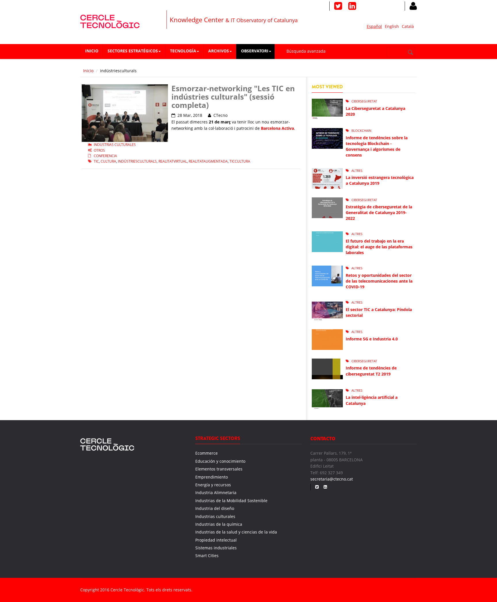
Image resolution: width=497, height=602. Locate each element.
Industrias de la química (218, 524)
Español (374, 26)
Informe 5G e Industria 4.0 (372, 339)
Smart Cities (207, 555)
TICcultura (240, 161)
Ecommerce (206, 453)
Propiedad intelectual (216, 540)
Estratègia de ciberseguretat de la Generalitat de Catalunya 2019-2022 (379, 212)
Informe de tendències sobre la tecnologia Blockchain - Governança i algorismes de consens (377, 146)
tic (96, 161)
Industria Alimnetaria (215, 492)
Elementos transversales (218, 469)
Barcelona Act (274, 128)
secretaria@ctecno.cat (331, 479)
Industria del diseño (214, 508)
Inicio (91, 51)
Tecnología (183, 51)
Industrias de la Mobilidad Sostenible (231, 500)
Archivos (218, 51)
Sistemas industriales (216, 547)
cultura (108, 161)
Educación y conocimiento (220, 461)
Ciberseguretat (364, 101)
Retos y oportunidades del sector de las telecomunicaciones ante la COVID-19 (379, 281)
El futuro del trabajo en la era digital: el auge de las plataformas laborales (379, 246)
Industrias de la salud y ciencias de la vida (236, 532)
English (392, 26)
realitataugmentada (208, 161)
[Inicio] (110, 20)
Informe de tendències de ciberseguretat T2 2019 (371, 370)
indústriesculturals (137, 161)
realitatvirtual (172, 161)
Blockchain (361, 130)
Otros (99, 150)
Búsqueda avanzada (306, 51)
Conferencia (105, 155)
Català (408, 26)
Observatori (254, 51)
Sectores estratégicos (133, 51)
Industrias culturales (115, 144)
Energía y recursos (213, 484)
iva (291, 128)
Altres (356, 170)
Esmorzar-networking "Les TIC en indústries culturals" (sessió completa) (233, 96)
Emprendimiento (211, 477)
